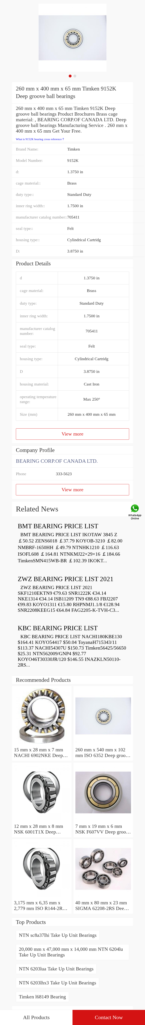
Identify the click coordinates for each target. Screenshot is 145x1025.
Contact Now (109, 1017)
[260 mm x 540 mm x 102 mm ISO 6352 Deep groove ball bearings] (103, 744)
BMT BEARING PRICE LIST (58, 526)
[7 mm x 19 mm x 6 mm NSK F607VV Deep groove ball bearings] (103, 820)
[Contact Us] (135, 513)
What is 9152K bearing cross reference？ (40, 139)
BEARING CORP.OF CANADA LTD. (57, 461)
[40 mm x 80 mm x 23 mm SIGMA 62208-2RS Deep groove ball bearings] (103, 897)
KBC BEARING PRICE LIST (58, 628)
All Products (36, 1017)
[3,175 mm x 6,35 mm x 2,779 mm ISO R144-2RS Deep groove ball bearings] (42, 897)
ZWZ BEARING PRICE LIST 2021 (65, 579)
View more (72, 434)
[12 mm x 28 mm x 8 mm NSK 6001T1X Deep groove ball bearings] (42, 820)
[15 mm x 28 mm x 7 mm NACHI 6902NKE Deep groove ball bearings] (42, 744)
